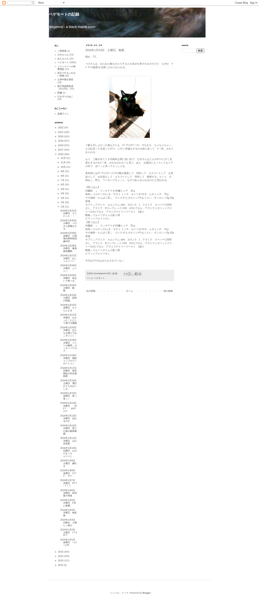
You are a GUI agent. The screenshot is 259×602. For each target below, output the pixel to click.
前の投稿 (168, 291)
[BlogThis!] (129, 274)
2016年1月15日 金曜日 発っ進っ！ (69, 396)
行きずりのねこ (65, 96)
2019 (61, 141)
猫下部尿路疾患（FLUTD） (65, 87)
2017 (61, 149)
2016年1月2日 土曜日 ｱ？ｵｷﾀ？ (68, 532)
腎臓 (59, 92)
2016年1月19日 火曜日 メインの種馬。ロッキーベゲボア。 (69, 345)
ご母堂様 (62, 51)
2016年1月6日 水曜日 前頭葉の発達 (68, 493)
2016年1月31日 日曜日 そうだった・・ (69, 213)
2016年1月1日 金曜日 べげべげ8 (68, 542)
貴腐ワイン (63, 113)
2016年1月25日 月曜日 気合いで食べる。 (69, 278)
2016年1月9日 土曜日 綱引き (68, 463)
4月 (63, 193)
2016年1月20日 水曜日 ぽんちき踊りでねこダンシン (69, 331)
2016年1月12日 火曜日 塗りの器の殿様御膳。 (69, 429)
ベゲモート (99, 278)
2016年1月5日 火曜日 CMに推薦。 (68, 503)
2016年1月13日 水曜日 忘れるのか (69, 418)
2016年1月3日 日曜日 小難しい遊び (68, 523)
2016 (61, 154)
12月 (63, 158)
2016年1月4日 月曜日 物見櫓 (68, 513)
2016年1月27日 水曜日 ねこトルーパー (69, 258)
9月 (63, 171)
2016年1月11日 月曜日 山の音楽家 (69, 441)
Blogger (147, 593)
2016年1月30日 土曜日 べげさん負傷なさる (69, 224)
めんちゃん (63, 58)
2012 (61, 565)
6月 (63, 184)
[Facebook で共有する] (136, 274)
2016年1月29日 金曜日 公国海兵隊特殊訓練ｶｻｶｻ (69, 237)
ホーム (129, 291)
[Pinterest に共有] (140, 274)
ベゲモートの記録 (64, 14)
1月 (63, 206)
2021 (61, 132)
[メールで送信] (125, 274)
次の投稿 (90, 291)
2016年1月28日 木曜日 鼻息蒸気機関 (69, 248)
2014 (61, 556)
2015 (61, 552)
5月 (63, 189)
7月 (63, 180)
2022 (61, 127)
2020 (61, 136)
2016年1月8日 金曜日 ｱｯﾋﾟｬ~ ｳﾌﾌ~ (68, 473)
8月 (63, 176)
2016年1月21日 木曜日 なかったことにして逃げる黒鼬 (69, 318)
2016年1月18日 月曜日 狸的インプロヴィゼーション (69, 359)
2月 (63, 202)
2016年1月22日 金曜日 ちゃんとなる (69, 308)
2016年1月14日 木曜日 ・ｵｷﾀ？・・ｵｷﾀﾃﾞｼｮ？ (69, 407)
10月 (63, 167)
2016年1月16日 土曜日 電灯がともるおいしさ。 (69, 384)
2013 (61, 560)
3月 (63, 198)
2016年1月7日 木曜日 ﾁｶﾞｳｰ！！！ (68, 483)
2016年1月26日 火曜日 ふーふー (69, 268)
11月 (63, 162)
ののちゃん (63, 54)
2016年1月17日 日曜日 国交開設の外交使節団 (69, 372)
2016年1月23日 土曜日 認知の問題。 (69, 298)
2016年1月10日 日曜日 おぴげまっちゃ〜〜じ (69, 452)
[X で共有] (133, 274)
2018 (61, 145)
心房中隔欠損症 (65, 79)
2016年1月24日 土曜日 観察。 (69, 288)
